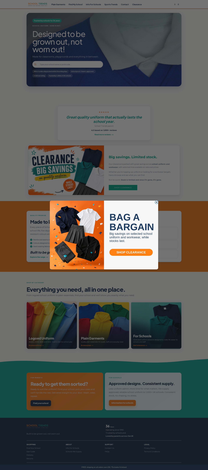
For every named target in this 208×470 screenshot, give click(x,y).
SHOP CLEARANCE (131, 252)
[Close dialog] (156, 202)
